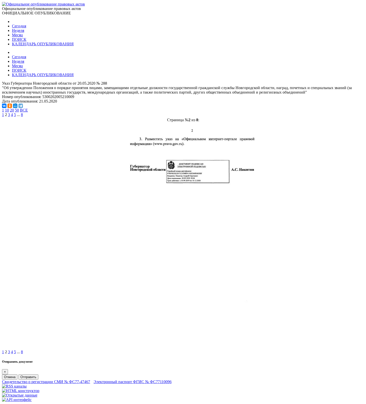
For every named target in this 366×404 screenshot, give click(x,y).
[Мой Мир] (15, 106)
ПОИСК (19, 39)
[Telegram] (20, 106)
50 (17, 110)
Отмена (9, 377)
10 (7, 110)
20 (12, 110)
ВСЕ (24, 110)
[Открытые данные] (19, 395)
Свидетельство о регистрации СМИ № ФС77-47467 (46, 382)
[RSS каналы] (14, 386)
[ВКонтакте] (4, 106)
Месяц (17, 35)
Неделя (18, 30)
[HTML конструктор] (20, 391)
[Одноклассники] (9, 106)
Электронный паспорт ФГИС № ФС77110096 (133, 382)
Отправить (28, 377)
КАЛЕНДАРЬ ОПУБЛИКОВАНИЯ (43, 44)
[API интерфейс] (17, 400)
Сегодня (19, 26)
